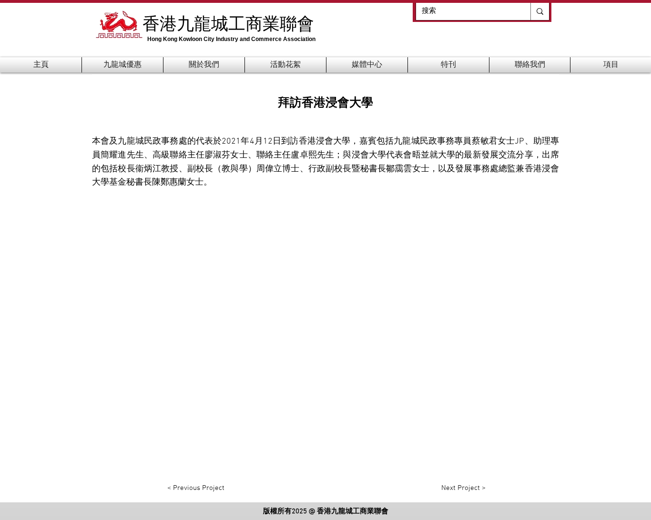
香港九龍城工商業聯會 (228, 22)
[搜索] (539, 11)
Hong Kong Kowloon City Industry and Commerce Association (231, 39)
